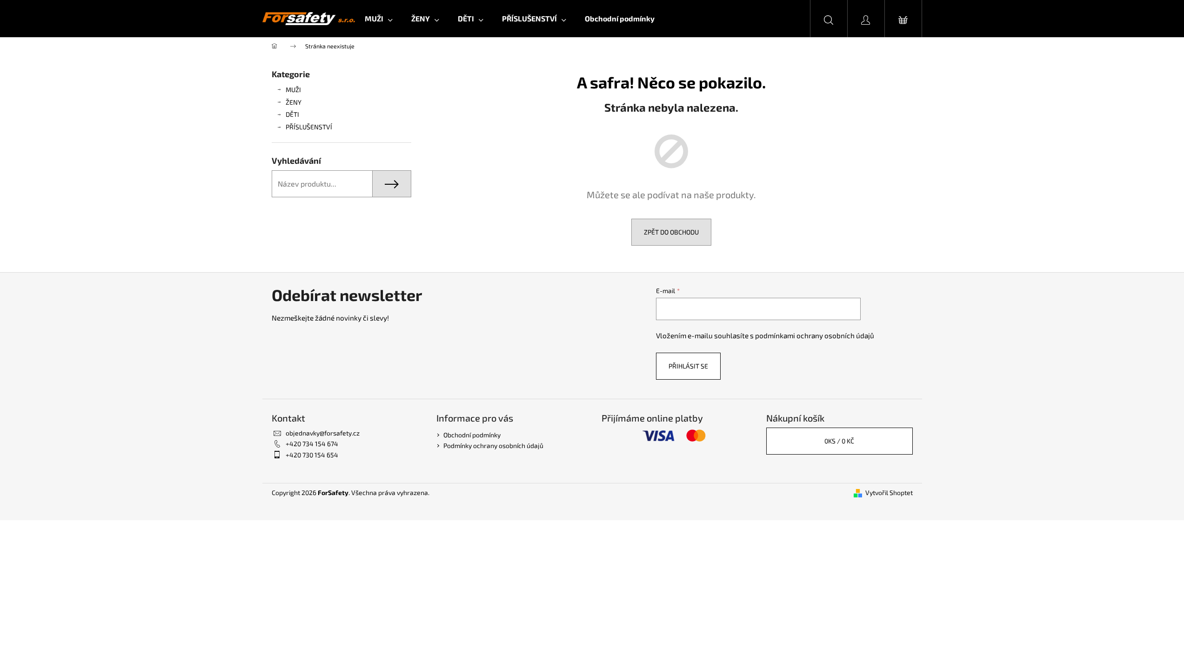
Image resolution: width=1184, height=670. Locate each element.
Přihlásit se (688, 366)
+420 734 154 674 (312, 444)
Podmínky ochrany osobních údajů (493, 445)
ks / (839, 441)
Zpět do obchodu (671, 232)
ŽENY (293, 102)
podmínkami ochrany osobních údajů (814, 335)
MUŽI (293, 90)
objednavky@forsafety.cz (323, 433)
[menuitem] (378, 18)
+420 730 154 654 (312, 455)
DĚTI (292, 114)
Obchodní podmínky (472, 435)
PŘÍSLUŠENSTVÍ (309, 127)
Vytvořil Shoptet (889, 492)
